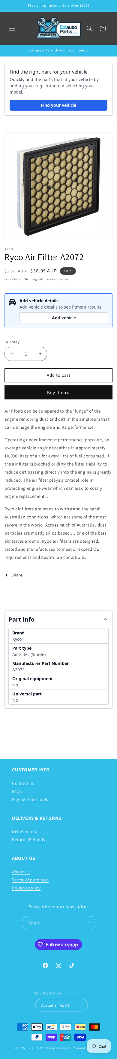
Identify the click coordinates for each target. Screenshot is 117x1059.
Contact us (23, 783)
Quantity (12, 341)
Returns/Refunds (28, 839)
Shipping (30, 279)
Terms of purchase (30, 880)
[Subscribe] (88, 923)
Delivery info (25, 831)
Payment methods (30, 799)
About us (21, 872)
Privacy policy (26, 888)
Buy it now (58, 392)
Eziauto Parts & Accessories (49, 1048)
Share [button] (16, 575)
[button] (12, 28)
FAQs (17, 791)
